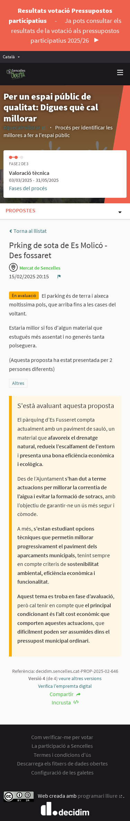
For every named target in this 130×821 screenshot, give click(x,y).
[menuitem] (13, 57)
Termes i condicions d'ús (62, 754)
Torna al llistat (29, 230)
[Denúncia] (59, 276)
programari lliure (100, 795)
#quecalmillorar (24, 127)
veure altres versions (80, 678)
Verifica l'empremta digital (65, 686)
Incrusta (62, 702)
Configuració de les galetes (62, 772)
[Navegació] (120, 72)
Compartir (62, 694)
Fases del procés (28, 188)
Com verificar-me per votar (62, 737)
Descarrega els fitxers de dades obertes (62, 763)
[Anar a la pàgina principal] (16, 74)
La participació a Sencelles (62, 745)
